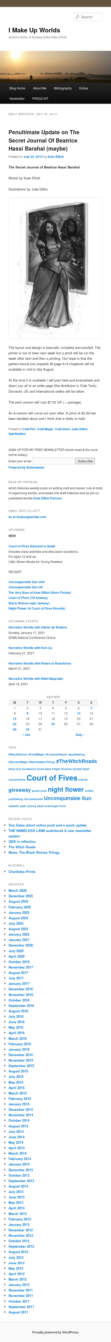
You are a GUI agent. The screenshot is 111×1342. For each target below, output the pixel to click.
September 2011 (21, 1306)
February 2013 (20, 1219)
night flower (66, 789)
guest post (39, 791)
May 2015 (16, 1082)
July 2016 (16, 1016)
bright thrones (62, 769)
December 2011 (21, 1290)
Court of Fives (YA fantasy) (28, 597)
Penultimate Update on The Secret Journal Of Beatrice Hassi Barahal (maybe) (44, 140)
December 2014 (21, 1109)
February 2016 (20, 1043)
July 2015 (16, 1076)
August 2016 (18, 1010)
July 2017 (16, 978)
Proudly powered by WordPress (55, 1332)
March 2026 (18, 890)
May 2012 (16, 1268)
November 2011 (21, 1295)
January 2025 (19, 912)
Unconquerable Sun (67, 798)
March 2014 (18, 1153)
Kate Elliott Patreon (47, 498)
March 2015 (18, 1093)
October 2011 (19, 1301)
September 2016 (21, 1005)
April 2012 (17, 1273)
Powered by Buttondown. (27, 467)
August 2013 (18, 1186)
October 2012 (19, 1240)
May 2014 (16, 1142)
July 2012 (16, 1257)
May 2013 (16, 1202)
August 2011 (18, 1312)
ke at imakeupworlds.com (27, 516)
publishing (16, 799)
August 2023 (18, 928)
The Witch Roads (22, 846)
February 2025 (20, 907)
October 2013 (19, 1175)
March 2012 (18, 1279)
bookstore (29, 769)
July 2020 (16, 950)
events (83, 779)
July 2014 (16, 1131)
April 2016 (17, 1032)
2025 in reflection (22, 841)
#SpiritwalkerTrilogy (42, 762)
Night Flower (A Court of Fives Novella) (37, 608)
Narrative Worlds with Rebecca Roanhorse (40, 663)
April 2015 (17, 1087)
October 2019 (19, 961)
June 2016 (17, 1021)
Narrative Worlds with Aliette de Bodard (38, 627)
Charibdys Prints (22, 871)
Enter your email (20, 461)
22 (15, 724)
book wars (44, 769)
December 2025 (21, 895)
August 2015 (18, 1071)
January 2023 (19, 934)
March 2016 (18, 1038)
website (14, 806)
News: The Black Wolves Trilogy (34, 852)
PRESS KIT (40, 98)
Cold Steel (62, 429)
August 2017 (18, 972)
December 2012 (21, 1229)
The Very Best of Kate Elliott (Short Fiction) (40, 592)
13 (79, 713)
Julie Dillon (80, 429)
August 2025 (18, 901)
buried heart (81, 769)
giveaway (20, 789)
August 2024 (18, 917)
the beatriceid (33, 799)
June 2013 (17, 1197)
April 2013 (17, 1207)
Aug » (80, 734)
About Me (39, 88)
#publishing (77, 754)
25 (53, 724)
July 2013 (16, 1191)
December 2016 (21, 988)
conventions (17, 779)
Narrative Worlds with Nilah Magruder (36, 678)
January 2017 (19, 983)
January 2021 (19, 939)
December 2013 (21, 1169)
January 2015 (19, 1103)
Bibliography (63, 88)
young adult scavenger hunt (46, 806)
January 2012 (19, 1284)
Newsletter (17, 98)
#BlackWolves (18, 754)
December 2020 (21, 945)
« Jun (26, 734)
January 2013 (19, 1224)
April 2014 (17, 1147)
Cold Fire (29, 429)
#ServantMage (18, 762)
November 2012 (21, 1235)
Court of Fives (52, 777)
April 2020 (17, 956)
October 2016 (19, 1000)
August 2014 (18, 1126)
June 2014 (17, 1136)
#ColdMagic (36, 754)
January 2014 (19, 1164)
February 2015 (20, 1098)
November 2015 (21, 1060)
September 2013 (21, 1180)
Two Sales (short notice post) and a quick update (47, 825)
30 (27, 729)
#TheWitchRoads (76, 761)
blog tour (15, 769)
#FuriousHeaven (56, 754)
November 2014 (21, 1114)
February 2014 (20, 1158)
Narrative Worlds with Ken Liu (30, 647)
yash (23, 806)
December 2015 (21, 1054)
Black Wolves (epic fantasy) (29, 603)
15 (15, 718)
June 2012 (17, 1262)
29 (15, 729)
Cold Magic (45, 429)
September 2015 (21, 1065)
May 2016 (16, 1027)
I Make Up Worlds (34, 29)
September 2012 (21, 1246)
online (89, 791)
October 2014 (19, 1120)
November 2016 (21, 994)
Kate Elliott (56, 156)
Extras (83, 88)
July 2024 (16, 923)
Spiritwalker (17, 433)
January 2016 (19, 1049)
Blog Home (17, 88)
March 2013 (18, 1213)
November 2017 (21, 967)
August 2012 (18, 1251)
